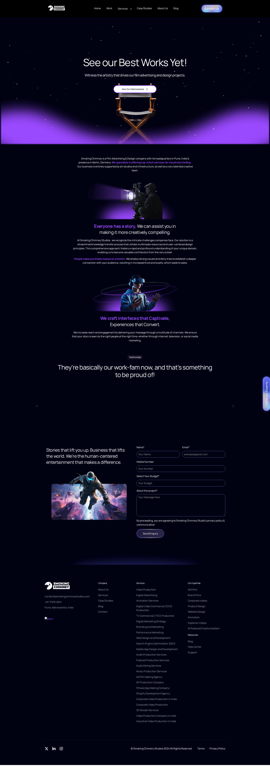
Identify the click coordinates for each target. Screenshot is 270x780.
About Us (163, 8)
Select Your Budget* (148, 476)
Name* (140, 447)
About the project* (147, 490)
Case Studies (144, 8)
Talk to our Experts (266, 393)
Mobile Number (145, 461)
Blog (175, 8)
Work (109, 8)
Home (97, 8)
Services (123, 8)
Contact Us (211, 8)
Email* (186, 447)
